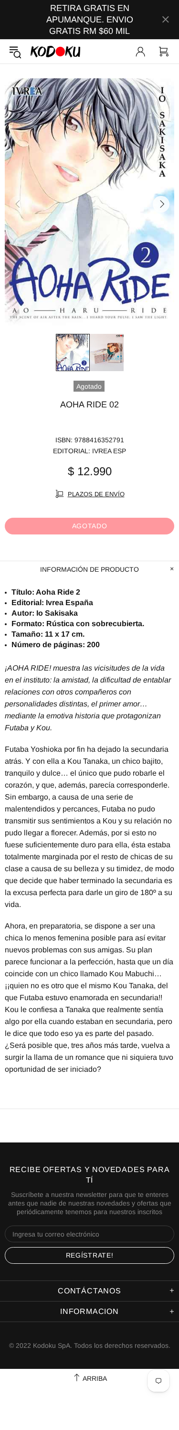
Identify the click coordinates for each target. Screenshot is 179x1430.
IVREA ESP (109, 451)
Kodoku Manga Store (55, 51)
